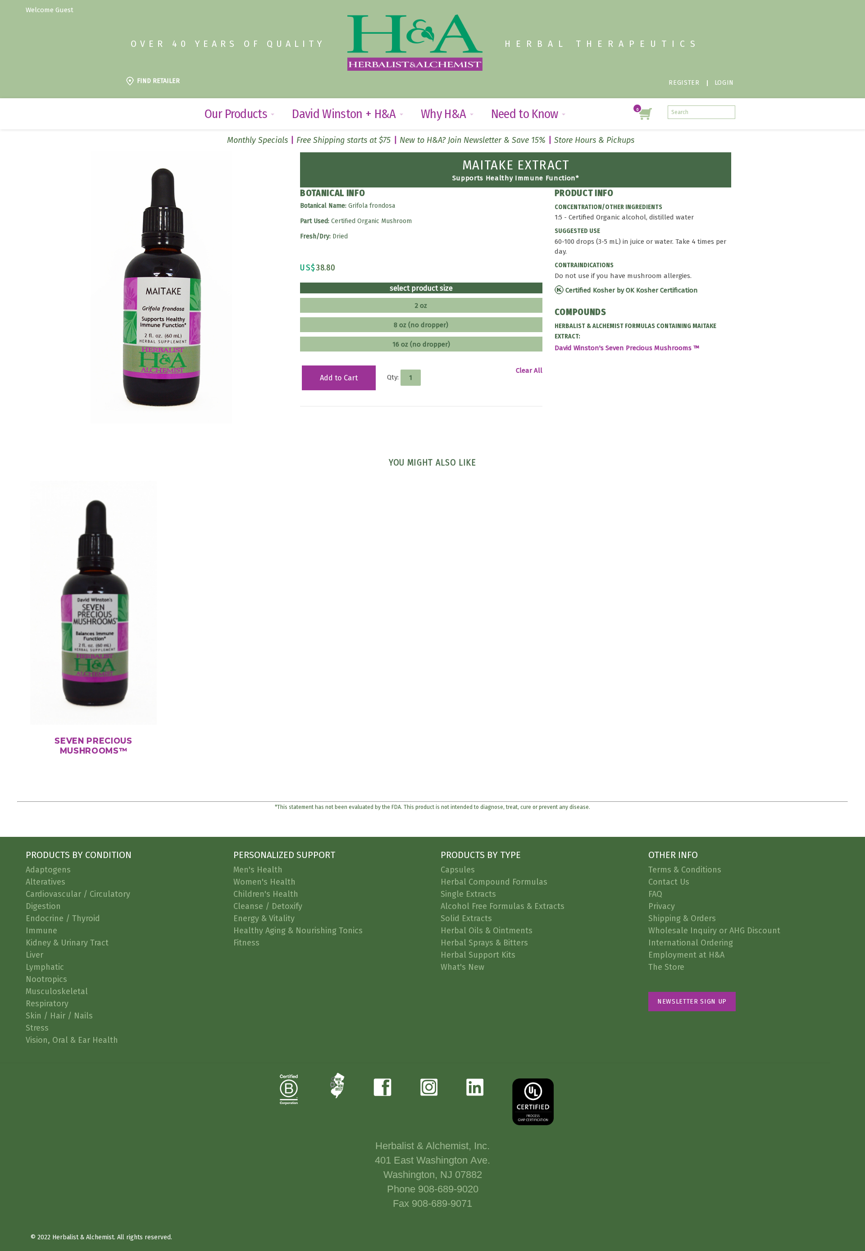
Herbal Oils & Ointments (487, 931)
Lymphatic (45, 967)
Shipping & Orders (682, 918)
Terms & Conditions (684, 870)
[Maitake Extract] (161, 156)
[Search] (728, 112)
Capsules (458, 870)
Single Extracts (468, 894)
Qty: (393, 377)
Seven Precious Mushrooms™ (93, 746)
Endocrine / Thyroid (63, 918)
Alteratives (45, 882)
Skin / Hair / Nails (59, 1016)
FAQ (655, 894)
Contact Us (668, 882)
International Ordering (690, 943)
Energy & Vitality (264, 918)
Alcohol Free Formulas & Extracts (503, 906)
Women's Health (264, 882)
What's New (462, 967)
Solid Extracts (466, 918)
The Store (666, 967)
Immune (41, 931)
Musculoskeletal (57, 991)
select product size (421, 288)
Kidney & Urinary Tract (67, 943)
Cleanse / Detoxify (267, 906)
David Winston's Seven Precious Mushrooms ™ (628, 348)
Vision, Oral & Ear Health (72, 1040)
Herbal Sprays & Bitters (484, 943)
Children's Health (265, 894)
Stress (37, 1028)
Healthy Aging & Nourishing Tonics (298, 931)
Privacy (661, 906)
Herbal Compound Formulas (494, 882)
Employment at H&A (686, 955)
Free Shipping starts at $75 (343, 140)
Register (684, 83)
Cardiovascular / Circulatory (78, 894)
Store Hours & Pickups (594, 140)
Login (724, 83)
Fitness (246, 943)
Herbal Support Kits (478, 955)
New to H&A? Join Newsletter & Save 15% (473, 140)
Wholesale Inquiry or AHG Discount (714, 931)
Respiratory (47, 1004)
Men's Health (257, 870)
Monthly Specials (257, 140)
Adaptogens (48, 870)
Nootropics (46, 979)
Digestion (43, 906)
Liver (34, 955)
